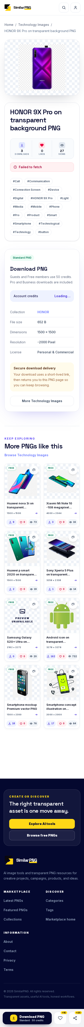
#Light (64, 198)
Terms (8, 970)
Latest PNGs (13, 900)
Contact (10, 951)
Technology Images (33, 25)
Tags (50, 910)
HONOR (43, 312)
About (8, 941)
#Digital (18, 198)
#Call (16, 181)
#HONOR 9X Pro (42, 198)
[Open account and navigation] (75, 7)
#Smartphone (22, 223)
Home (8, 25)
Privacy (9, 960)
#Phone (54, 206)
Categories (54, 900)
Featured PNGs (16, 910)
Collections (13, 919)
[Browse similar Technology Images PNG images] (33, 470)
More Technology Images (42, 401)
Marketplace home (60, 919)
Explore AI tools (42, 824)
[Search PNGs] (64, 7)
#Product (33, 215)
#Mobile (36, 206)
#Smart (52, 215)
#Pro (16, 215)
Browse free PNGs (42, 835)
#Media (18, 206)
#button (43, 232)
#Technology (22, 232)
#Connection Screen (26, 189)
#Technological (49, 223)
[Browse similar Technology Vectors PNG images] (73, 604)
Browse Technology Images (26, 455)
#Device (53, 189)
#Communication (38, 181)
